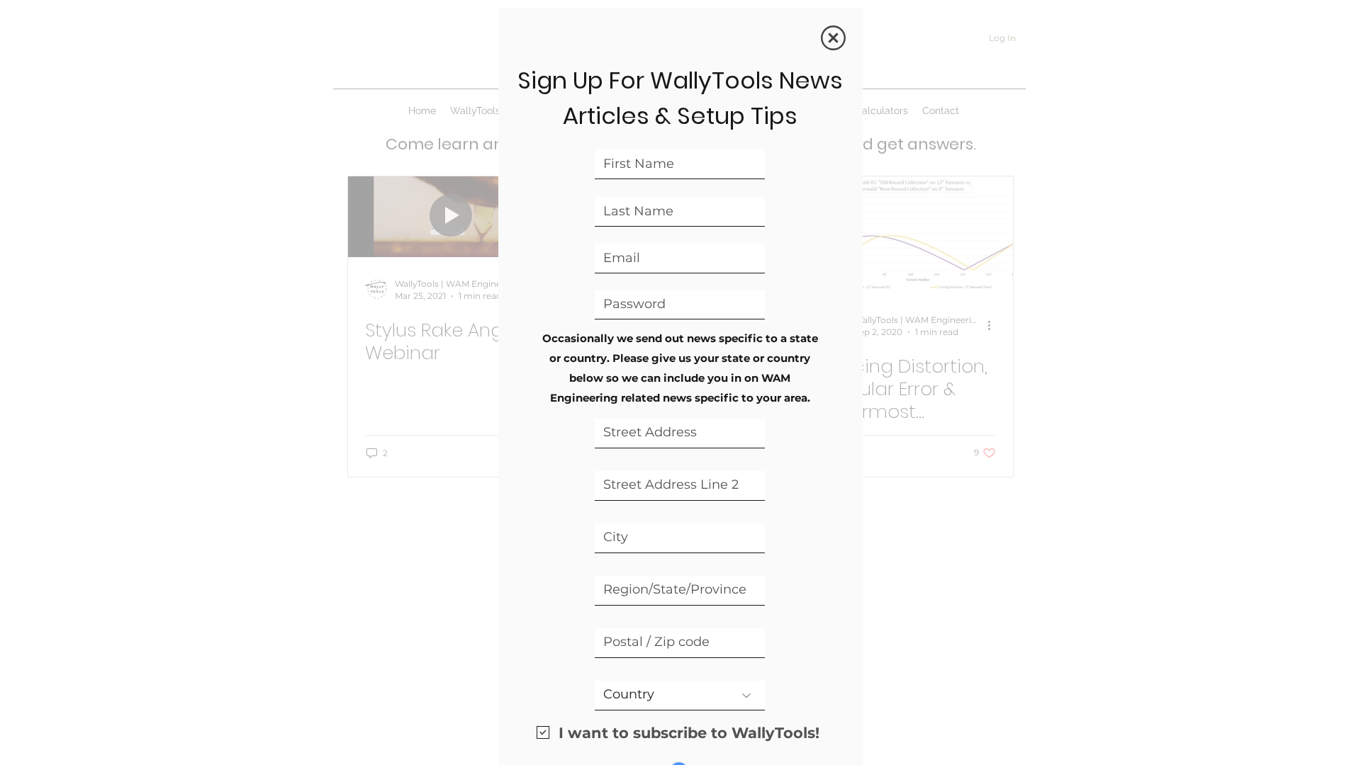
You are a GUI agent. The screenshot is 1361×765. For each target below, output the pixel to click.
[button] (833, 38)
